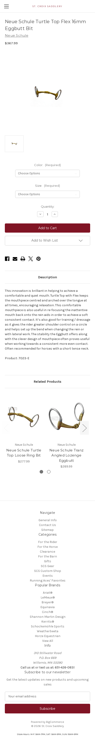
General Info (48, 520)
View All (47, 641)
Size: (47, 185)
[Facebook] (7, 259)
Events (47, 576)
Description (47, 277)
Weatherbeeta (47, 631)
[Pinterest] (38, 259)
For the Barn (47, 556)
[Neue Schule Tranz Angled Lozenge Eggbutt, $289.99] (66, 416)
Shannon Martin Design (47, 617)
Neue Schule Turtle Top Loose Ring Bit (24, 453)
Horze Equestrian (47, 636)
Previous (6, 428)
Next (84, 428)
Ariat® (47, 593)
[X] (30, 259)
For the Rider (47, 542)
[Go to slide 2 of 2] (48, 471)
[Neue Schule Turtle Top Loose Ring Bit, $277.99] (24, 416)
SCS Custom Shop (47, 571)
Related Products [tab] (47, 381)
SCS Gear (47, 566)
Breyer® (47, 602)
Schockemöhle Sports (47, 626)
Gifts (47, 561)
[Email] (15, 259)
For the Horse (47, 547)
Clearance (47, 552)
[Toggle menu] (6, 6)
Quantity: (47, 206)
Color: (47, 165)
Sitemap (47, 530)
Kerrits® (47, 622)
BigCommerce (55, 722)
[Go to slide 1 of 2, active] (41, 471)
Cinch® (47, 612)
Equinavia (47, 607)
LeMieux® (48, 597)
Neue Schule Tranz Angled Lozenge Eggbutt (66, 455)
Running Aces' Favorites (47, 580)
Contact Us (47, 525)
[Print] (23, 259)
